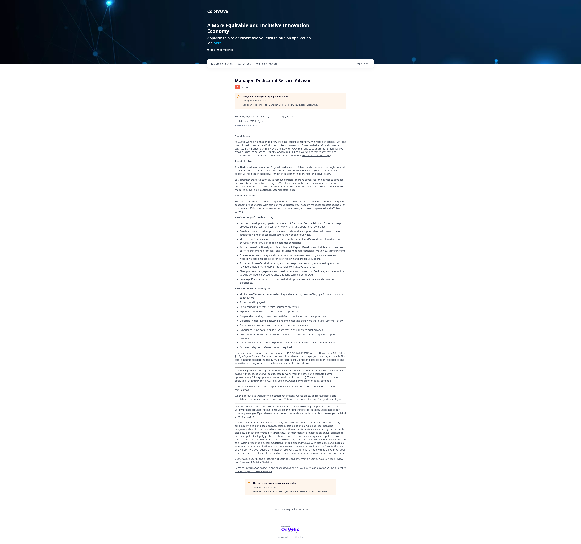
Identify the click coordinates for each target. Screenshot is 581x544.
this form (277, 453)
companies (222, 63)
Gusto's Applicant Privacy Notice (253, 471)
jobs (244, 63)
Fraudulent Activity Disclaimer (256, 462)
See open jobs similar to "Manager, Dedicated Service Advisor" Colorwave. (280, 104)
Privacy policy (283, 537)
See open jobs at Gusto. (255, 100)
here (218, 42)
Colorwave (217, 11)
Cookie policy (297, 537)
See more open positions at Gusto (290, 509)
